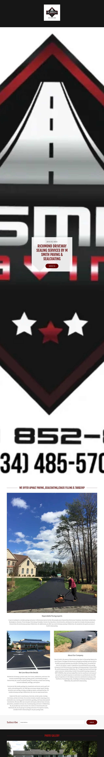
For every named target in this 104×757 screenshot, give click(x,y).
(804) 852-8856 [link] (51, 242)
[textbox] (52, 722)
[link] (52, 12)
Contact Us (52, 266)
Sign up (92, 722)
